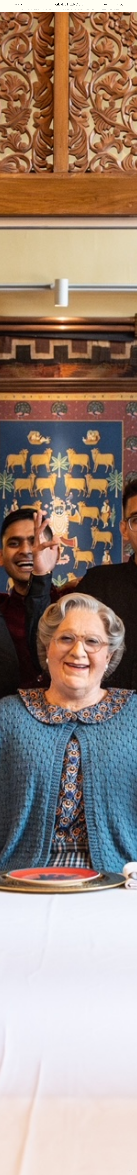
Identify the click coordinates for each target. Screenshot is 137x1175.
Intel (88, 10)
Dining (73, 10)
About (107, 4)
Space (51, 10)
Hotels (20, 10)
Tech (57, 10)
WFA (93, 10)
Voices (81, 10)
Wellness (65, 10)
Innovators (101, 10)
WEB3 (110, 10)
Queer (116, 10)
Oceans (44, 10)
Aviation (28, 10)
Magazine (18, 4)
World (36, 10)
